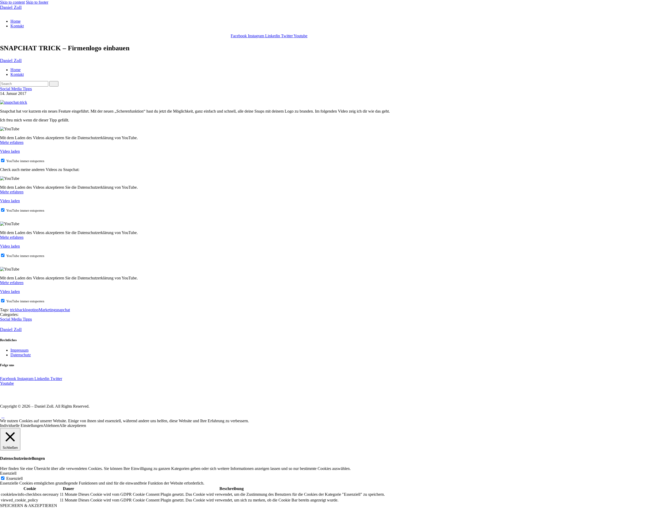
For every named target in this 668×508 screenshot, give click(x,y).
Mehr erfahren (11, 142)
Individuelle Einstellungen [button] (21, 425)
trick (13, 310)
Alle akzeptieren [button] (72, 425)
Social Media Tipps (16, 89)
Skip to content (12, 2)
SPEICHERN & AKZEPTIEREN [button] (28, 505)
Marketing (47, 310)
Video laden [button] (10, 151)
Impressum (19, 350)
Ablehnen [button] (51, 425)
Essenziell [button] (8, 473)
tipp (35, 310)
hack (21, 310)
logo (28, 310)
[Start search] (53, 84)
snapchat (63, 310)
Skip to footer (37, 2)
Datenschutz (20, 355)
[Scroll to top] (3, 416)
